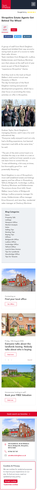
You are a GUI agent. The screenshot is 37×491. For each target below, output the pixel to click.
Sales (7, 227)
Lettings (8, 220)
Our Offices (11, 304)
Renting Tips (10, 232)
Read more (11, 354)
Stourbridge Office (12, 254)
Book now (10, 400)
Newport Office (11, 222)
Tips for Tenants (11, 257)
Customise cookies (11, 484)
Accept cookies (10, 481)
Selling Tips (9, 230)
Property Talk (10, 217)
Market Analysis (11, 225)
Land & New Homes (13, 249)
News (14, 30)
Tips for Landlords (12, 252)
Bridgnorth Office (12, 239)
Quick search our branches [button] (18, 414)
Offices (8, 237)
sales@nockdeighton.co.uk (17, 455)
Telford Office (10, 247)
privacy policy (15, 477)
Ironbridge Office (11, 244)
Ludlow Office (10, 242)
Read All (30, 360)
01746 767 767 (13, 451)
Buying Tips (9, 235)
